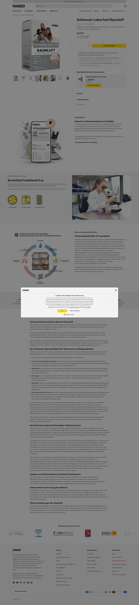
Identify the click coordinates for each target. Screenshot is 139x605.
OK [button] (62, 310)
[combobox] (116, 290)
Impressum (88, 307)
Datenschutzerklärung (75, 307)
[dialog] (69, 302)
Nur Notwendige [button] (75, 310)
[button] (69, 315)
